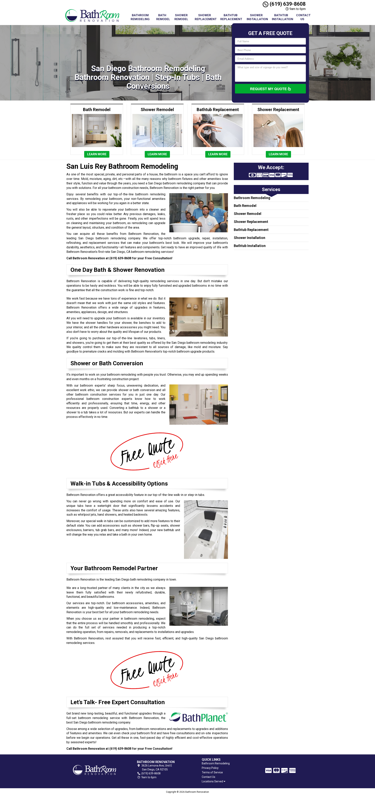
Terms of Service (212, 772)
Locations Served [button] (213, 781)
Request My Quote (269, 89)
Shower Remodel (181, 17)
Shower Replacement (206, 17)
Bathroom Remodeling (140, 17)
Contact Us (303, 17)
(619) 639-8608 (287, 4)
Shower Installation (257, 17)
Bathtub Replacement (231, 17)
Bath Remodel (163, 17)
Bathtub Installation (282, 17)
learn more (96, 154)
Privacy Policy (210, 767)
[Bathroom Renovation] (94, 770)
